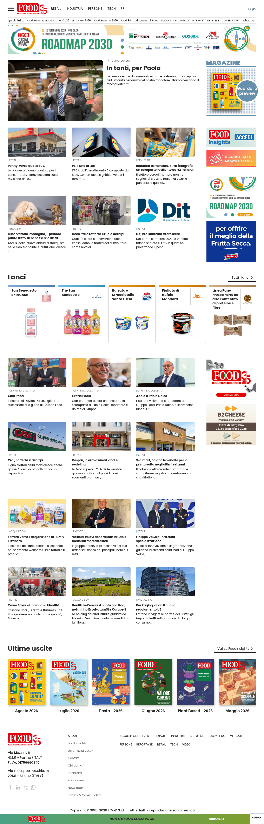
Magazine (223, 63)
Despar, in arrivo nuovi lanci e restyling (95, 462)
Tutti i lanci (243, 277)
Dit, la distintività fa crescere (158, 234)
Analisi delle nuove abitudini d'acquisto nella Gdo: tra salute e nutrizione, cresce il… (37, 247)
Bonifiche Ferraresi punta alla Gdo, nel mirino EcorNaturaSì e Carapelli (99, 607)
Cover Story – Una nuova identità (33, 605)
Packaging (144, 600)
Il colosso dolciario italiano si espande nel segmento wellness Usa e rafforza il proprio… (36, 550)
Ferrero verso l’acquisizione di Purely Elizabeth (36, 539)
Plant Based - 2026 (195, 710)
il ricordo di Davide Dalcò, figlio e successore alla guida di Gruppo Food (35, 403)
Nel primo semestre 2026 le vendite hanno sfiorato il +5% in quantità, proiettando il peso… (162, 243)
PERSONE (95, 8)
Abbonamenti (77, 780)
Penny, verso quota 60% (26, 166)
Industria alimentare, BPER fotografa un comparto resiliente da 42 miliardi (164, 168)
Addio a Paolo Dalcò (151, 396)
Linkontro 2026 (81, 20)
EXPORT (78, 531)
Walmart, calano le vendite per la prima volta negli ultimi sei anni (161, 462)
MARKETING (217, 736)
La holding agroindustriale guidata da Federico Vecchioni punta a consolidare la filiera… (100, 618)
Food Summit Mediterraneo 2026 (47, 20)
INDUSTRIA (74, 8)
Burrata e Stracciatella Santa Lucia (123, 294)
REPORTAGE (144, 744)
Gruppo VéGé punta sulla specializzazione (155, 539)
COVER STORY (231, 20)
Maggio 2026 (237, 710)
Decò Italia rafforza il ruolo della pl (98, 234)
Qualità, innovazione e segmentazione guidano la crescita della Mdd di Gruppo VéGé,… (165, 550)
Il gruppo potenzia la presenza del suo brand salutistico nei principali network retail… (100, 550)
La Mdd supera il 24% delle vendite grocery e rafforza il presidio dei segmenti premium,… (97, 473)
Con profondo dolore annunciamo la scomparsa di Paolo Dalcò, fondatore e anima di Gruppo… (100, 405)
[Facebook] (11, 787)
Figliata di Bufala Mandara (170, 294)
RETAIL (56, 8)
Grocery (15, 229)
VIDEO (186, 744)
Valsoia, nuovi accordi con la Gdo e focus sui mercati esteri (99, 539)
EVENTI (146, 736)
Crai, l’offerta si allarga (25, 460)
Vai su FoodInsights (235, 648)
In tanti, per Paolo (133, 68)
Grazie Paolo (81, 396)
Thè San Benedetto (71, 292)
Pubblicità (75, 773)
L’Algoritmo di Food (146, 20)
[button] (10, 9)
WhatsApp (250, 20)
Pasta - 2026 (111, 710)
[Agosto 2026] (231, 91)
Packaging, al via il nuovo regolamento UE (156, 607)
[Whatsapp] (33, 787)
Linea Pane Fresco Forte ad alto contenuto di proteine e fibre (225, 299)
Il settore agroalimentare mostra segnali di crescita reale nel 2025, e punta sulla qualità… (161, 178)
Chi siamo (75, 765)
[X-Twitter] (26, 787)
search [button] (122, 8)
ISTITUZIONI (197, 736)
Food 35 (125, 20)
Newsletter (75, 788)
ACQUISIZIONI (17, 531)
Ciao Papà (16, 396)
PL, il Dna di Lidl (83, 166)
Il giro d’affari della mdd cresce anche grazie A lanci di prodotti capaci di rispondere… (35, 469)
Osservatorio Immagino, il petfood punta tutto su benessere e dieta (34, 236)
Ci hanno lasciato (119, 61)
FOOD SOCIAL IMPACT (175, 20)
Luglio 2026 (68, 710)
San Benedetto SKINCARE (24, 292)
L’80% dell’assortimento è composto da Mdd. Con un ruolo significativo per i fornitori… (100, 174)
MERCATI (236, 736)
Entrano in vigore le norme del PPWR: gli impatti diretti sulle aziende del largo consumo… (165, 618)
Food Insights (77, 743)
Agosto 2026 (26, 710)
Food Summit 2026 (105, 20)
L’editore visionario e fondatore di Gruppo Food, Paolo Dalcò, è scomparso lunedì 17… (164, 405)
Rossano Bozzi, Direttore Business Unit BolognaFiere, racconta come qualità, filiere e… (35, 614)
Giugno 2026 (153, 710)
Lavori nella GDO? (80, 751)
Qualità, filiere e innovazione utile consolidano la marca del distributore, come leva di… (99, 243)
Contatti (73, 758)
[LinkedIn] (18, 787)
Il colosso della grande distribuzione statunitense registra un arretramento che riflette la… (163, 473)
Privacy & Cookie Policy (84, 795)
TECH (111, 8)
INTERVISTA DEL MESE (205, 20)
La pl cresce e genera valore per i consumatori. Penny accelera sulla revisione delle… (33, 174)
